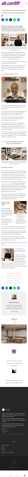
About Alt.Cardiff (5, 445)
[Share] (2, 19)
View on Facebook (5, 431)
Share (4, 432)
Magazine (3, 448)
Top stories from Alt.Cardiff (7, 452)
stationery (17, 280)
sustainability (10, 282)
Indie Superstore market (6, 183)
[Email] (10, 19)
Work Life (13, 15)
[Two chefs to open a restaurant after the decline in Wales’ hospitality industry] (14, 333)
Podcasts (3, 450)
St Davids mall (10, 280)
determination (10, 275)
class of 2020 (19, 273)
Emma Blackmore (6, 15)
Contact (3, 447)
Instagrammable (4, 58)
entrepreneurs (18, 275)
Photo (5, 429)
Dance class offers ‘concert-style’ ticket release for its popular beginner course (14, 380)
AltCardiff (7, 409)
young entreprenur (18, 282)
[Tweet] (6, 19)
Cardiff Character (11, 273)
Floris (16, 120)
